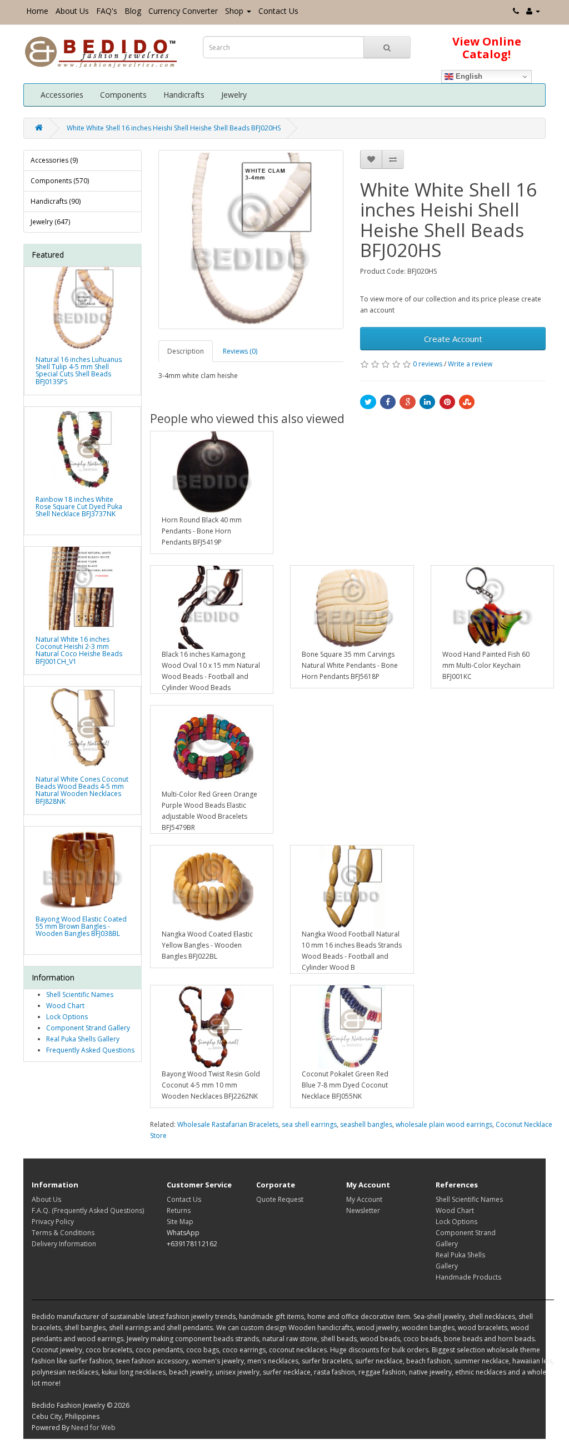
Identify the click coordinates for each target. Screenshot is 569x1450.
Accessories (62, 94)
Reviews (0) (240, 351)
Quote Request (279, 1199)
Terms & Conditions (63, 1232)
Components (123, 94)
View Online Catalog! (486, 48)
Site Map (180, 1221)
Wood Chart (65, 1005)
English (467, 76)
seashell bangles (366, 1124)
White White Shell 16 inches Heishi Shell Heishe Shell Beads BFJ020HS (174, 128)
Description (185, 351)
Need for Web (93, 1427)
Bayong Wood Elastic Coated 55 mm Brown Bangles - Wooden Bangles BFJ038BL (81, 926)
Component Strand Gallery (88, 1028)
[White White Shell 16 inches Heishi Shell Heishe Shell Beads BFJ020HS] (251, 239)
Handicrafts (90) (56, 201)
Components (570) (60, 180)
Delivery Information (64, 1243)
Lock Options (67, 1016)
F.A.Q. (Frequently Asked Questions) (88, 1210)
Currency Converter (183, 11)
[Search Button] (387, 47)
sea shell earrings (309, 1124)
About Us (72, 11)
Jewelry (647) (50, 221)
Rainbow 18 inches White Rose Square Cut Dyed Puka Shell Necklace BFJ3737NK (79, 506)
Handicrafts (183, 94)
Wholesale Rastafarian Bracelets (227, 1124)
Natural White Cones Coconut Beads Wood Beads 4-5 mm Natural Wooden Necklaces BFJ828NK (82, 790)
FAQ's (106, 11)
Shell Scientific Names (79, 994)
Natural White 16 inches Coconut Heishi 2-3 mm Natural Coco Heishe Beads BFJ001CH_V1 (79, 650)
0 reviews (427, 364)
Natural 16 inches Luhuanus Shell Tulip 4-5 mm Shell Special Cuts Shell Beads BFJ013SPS (79, 370)
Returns (179, 1210)
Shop (234, 11)
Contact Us (278, 11)
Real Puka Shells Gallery (82, 1039)
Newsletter (363, 1210)
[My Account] (533, 11)
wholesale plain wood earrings (444, 1124)
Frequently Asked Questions (90, 1050)
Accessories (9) (54, 160)
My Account (364, 1199)
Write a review (470, 364)
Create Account (453, 338)
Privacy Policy (53, 1221)
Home (37, 11)
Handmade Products (468, 1277)
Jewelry (234, 94)
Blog (132, 11)
